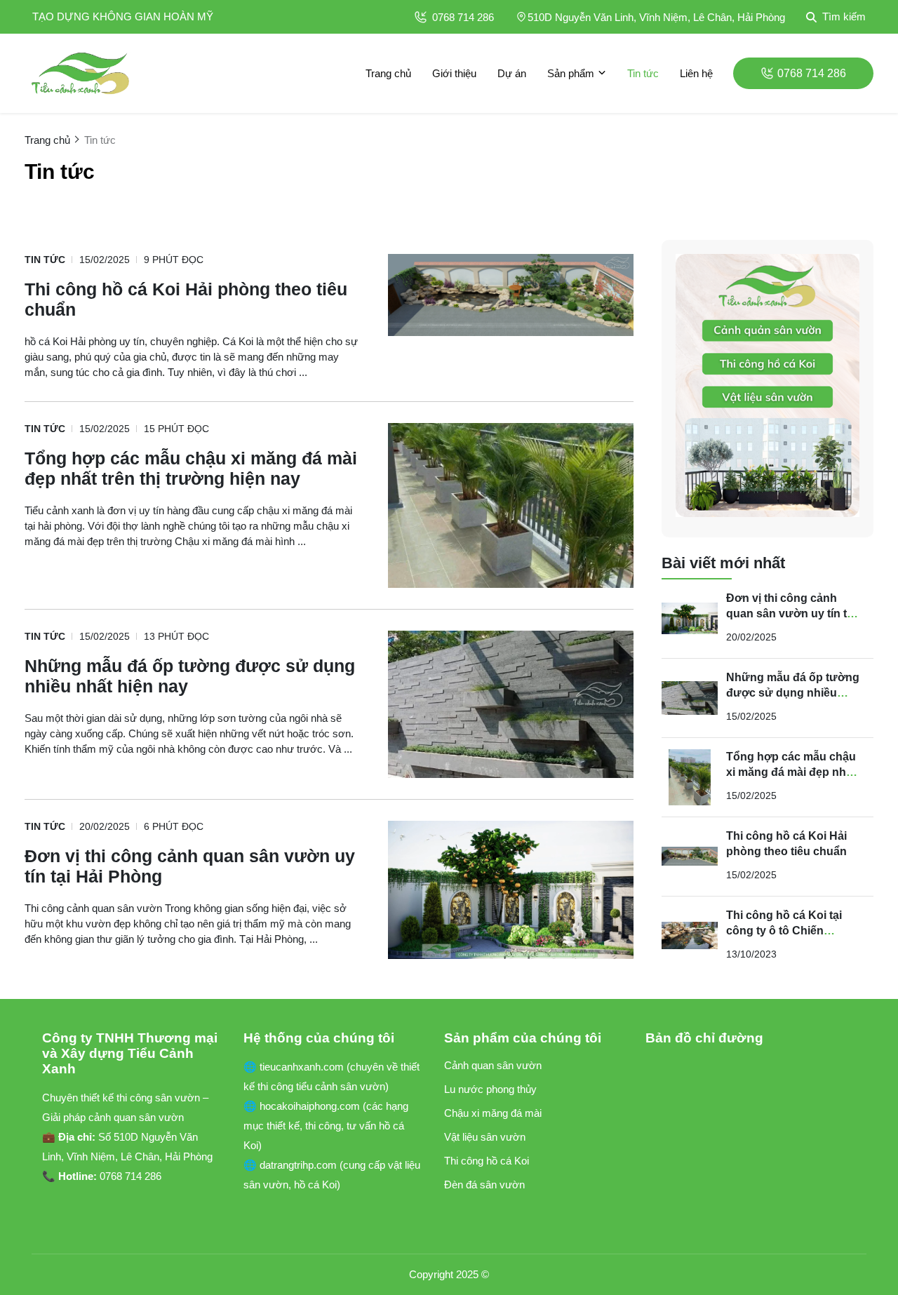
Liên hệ (696, 73)
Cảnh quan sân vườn (493, 1065)
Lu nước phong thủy (490, 1089)
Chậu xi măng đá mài (493, 1113)
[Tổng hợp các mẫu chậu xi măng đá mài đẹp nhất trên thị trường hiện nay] (511, 505)
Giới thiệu (454, 73)
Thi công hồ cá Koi (486, 1161)
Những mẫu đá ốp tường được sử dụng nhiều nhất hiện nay (792, 692)
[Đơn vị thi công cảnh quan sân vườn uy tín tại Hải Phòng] (511, 890)
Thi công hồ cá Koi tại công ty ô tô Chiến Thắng (784, 930)
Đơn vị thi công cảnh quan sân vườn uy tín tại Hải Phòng (791, 613)
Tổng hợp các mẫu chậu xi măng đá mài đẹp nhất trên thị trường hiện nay (791, 772)
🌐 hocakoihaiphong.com (303, 1106)
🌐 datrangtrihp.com (291, 1165)
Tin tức (643, 73)
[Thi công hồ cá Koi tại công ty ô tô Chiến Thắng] (690, 936)
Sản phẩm (570, 73)
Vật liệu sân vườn (484, 1137)
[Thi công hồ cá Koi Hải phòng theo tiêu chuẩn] (511, 295)
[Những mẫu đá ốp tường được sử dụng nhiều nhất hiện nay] (511, 704)
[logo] (81, 73)
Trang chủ (388, 73)
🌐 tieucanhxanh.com (295, 1067)
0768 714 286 (463, 17)
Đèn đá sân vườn (484, 1184)
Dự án (511, 73)
